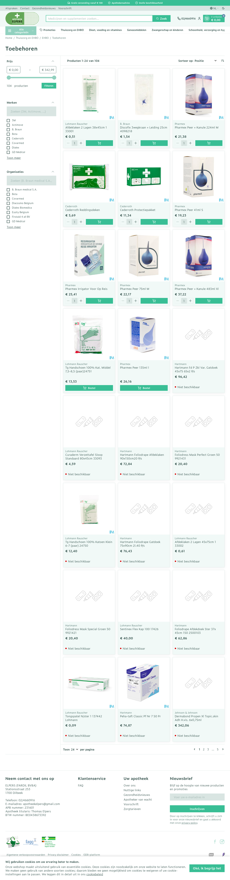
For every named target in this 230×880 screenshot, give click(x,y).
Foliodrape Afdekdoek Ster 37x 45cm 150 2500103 (195, 631)
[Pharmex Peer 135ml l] (144, 334)
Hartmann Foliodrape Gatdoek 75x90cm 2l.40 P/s (140, 543)
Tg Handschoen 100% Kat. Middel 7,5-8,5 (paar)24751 (88, 369)
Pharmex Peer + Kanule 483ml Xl (197, 289)
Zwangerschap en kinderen (167, 30)
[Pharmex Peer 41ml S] (198, 177)
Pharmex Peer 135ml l (134, 367)
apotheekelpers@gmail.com (41, 804)
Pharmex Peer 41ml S (189, 210)
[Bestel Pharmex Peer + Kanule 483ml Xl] (208, 301)
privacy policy (189, 822)
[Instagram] (222, 841)
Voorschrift (65, 8)
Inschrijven (197, 809)
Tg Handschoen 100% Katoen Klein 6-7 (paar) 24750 (88, 543)
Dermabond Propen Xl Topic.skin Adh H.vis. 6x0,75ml (196, 718)
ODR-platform (91, 854)
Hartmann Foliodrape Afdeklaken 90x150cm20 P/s (142, 456)
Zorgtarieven (132, 809)
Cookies (76, 854)
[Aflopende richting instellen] (223, 61)
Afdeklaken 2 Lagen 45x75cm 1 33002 (195, 543)
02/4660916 (27, 800)
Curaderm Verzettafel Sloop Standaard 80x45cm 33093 (84, 456)
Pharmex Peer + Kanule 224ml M (196, 127)
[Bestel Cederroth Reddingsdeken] (99, 222)
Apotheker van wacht (138, 799)
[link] (195, 749)
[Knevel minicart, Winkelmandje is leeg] (207, 18)
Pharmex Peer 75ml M (134, 289)
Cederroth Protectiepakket (137, 210)
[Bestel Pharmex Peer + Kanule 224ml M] (208, 143)
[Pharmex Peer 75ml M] (144, 255)
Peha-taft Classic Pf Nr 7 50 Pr (140, 716)
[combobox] (99, 18)
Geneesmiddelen (136, 30)
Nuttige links (132, 790)
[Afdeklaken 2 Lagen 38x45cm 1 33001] (89, 94)
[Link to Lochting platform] (224, 855)
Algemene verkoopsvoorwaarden (25, 854)
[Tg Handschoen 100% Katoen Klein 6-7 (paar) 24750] (89, 509)
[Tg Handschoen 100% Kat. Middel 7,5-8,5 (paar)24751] (89, 334)
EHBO (45, 37)
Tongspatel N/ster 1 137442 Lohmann (83, 718)
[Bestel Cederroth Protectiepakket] (154, 222)
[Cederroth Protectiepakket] (144, 177)
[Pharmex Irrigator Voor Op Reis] (89, 255)
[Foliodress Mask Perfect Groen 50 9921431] (198, 421)
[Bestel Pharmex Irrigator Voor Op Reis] (99, 301)
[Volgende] (222, 749)
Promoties (49, 30)
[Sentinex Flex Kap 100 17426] (144, 596)
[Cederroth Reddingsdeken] (89, 177)
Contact (24, 8)
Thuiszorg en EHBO (72, 30)
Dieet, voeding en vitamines (105, 30)
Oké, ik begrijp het (207, 868)
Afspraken (11, 8)
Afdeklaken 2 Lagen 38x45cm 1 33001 (86, 129)
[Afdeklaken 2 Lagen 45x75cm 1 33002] (198, 509)
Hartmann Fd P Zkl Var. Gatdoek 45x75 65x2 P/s (196, 369)
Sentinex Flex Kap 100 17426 (139, 629)
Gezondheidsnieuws (44, 8)
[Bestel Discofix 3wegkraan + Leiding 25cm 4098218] (154, 143)
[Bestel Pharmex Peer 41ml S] (208, 222)
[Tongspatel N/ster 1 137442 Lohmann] (89, 683)
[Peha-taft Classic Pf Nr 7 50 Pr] (144, 683)
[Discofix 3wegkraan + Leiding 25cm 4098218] (144, 94)
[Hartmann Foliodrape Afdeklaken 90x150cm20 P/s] (144, 421)
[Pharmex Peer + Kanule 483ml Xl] (198, 255)
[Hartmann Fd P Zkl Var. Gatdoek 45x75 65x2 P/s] (198, 334)
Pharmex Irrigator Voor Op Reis (86, 289)
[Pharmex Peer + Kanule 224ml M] (198, 94)
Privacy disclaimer (58, 854)
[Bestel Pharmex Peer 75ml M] (154, 301)
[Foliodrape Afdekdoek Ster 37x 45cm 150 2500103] (198, 596)
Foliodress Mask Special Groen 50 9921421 (87, 631)
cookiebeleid (94, 874)
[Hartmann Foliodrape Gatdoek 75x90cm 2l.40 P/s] (144, 509)
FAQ (80, 785)
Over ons (130, 785)
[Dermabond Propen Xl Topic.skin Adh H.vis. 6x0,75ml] (198, 683)
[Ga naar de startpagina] (22, 18)
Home (8, 37)
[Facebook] (215, 841)
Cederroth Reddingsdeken (82, 210)
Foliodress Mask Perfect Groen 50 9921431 (197, 456)
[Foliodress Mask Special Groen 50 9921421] (89, 596)
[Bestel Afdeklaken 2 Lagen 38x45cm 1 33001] (99, 143)
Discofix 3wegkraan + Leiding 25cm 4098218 (143, 129)
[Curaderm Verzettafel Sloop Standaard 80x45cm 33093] (89, 421)
